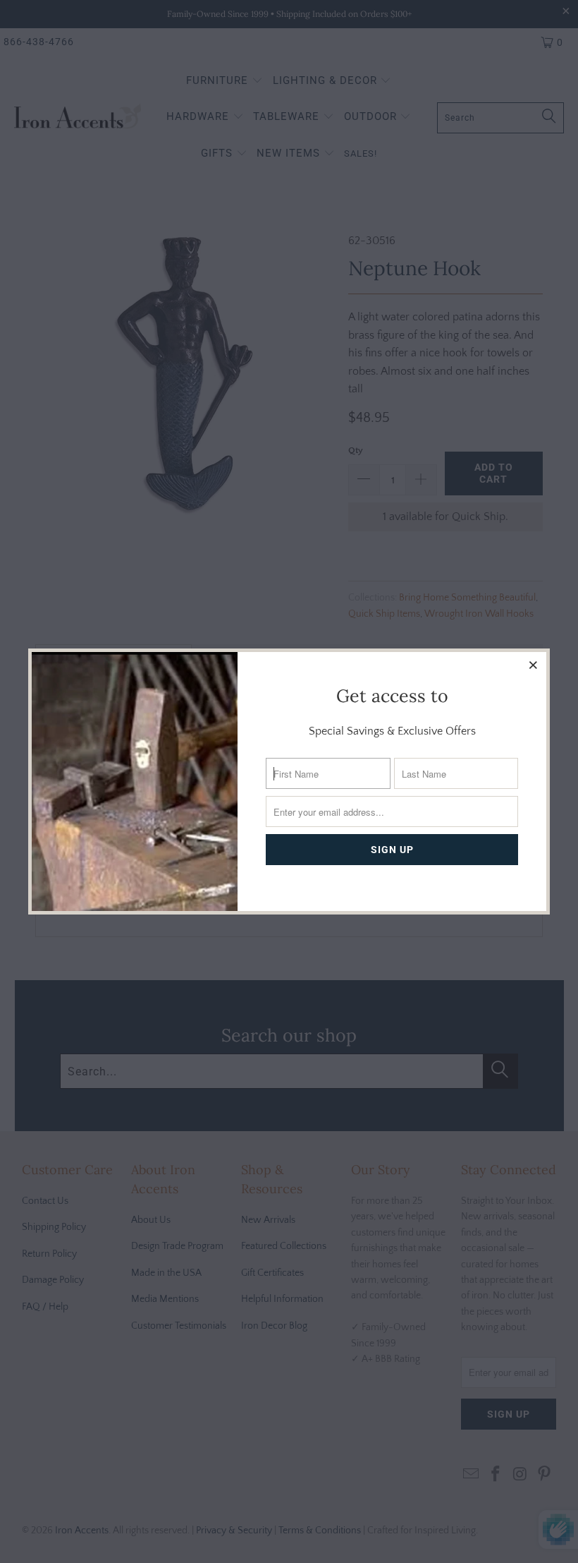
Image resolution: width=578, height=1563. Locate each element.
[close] (533, 664)
